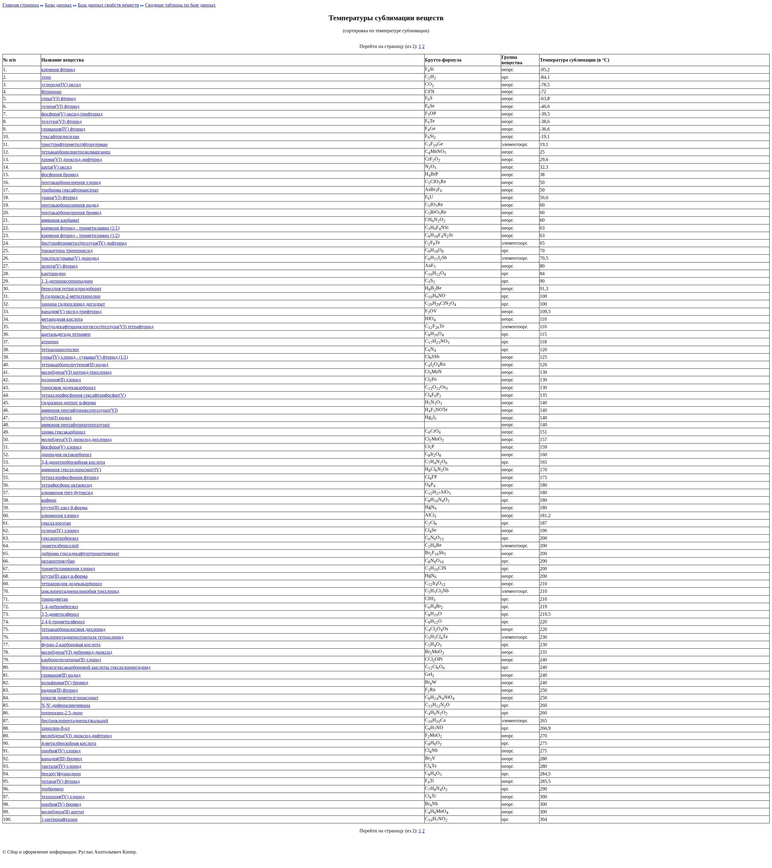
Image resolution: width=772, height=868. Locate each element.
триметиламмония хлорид (68, 568)
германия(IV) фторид (63, 129)
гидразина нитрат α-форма (68, 402)
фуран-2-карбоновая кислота (70, 644)
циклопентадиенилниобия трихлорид (80, 591)
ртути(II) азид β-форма (64, 507)
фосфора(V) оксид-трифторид (72, 113)
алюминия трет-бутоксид (67, 492)
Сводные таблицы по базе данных (180, 5)
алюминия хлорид (60, 515)
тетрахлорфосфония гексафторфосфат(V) (83, 395)
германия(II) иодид (61, 675)
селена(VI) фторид (60, 106)
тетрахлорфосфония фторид (70, 477)
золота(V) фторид (59, 266)
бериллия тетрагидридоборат (71, 288)
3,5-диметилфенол (60, 614)
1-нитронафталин (59, 819)
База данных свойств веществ (108, 5)
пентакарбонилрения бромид (71, 212)
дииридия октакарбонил (66, 454)
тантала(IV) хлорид (61, 766)
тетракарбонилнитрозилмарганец (75, 151)
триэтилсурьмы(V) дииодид (70, 258)
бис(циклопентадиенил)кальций (74, 720)
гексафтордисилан (60, 136)
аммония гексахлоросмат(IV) (71, 469)
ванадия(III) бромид (61, 758)
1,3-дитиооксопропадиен (67, 281)
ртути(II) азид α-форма (64, 576)
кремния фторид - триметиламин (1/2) (80, 235)
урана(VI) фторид (59, 197)
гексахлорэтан (56, 523)
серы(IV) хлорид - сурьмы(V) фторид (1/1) (84, 357)
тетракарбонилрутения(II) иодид (74, 364)
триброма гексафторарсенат (70, 189)
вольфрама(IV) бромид (64, 682)
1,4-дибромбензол (59, 606)
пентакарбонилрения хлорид (71, 182)
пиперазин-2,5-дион (62, 712)
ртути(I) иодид (56, 417)
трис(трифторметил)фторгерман (74, 144)
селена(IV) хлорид (60, 530)
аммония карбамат (60, 220)
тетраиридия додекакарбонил (71, 583)
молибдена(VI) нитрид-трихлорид (76, 372)
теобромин (52, 788)
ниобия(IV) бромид (61, 804)
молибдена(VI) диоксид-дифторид (76, 735)
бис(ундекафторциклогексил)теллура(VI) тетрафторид (97, 326)
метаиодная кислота (62, 319)
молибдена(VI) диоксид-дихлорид (76, 439)
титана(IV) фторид (60, 781)
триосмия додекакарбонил (68, 387)
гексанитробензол (59, 538)
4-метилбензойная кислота (68, 743)
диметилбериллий (60, 545)
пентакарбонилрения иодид (70, 205)
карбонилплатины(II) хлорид (71, 659)
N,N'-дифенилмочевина (65, 705)
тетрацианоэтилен (60, 349)
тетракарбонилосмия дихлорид (73, 629)
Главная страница (20, 5)
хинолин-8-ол (55, 728)
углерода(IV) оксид (61, 84)
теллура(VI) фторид (61, 121)
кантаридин (53, 273)
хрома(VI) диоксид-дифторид (71, 159)
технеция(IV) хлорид (62, 796)
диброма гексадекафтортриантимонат (80, 553)
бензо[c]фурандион (61, 773)
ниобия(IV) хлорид (61, 750)
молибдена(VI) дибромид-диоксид (76, 652)
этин (46, 77)
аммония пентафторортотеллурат (75, 424)
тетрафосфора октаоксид (66, 485)
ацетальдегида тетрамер (65, 334)
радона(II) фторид (59, 690)
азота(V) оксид (56, 167)
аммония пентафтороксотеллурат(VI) (79, 410)
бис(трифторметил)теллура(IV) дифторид (84, 243)
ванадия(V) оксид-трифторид (71, 311)
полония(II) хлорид (61, 379)
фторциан (51, 91)
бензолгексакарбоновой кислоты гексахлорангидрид (95, 667)
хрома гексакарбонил (63, 431)
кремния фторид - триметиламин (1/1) (80, 228)
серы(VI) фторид (58, 98)
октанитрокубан (58, 561)
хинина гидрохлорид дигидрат (73, 304)
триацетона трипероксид (67, 250)
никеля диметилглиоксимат (69, 697)
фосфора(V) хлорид (61, 447)
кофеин (48, 500)
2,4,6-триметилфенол (63, 621)
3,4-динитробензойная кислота (73, 462)
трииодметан (54, 599)
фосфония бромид (59, 174)
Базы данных (58, 5)
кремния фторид (58, 69)
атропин (50, 341)
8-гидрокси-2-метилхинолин (70, 296)
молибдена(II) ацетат (62, 811)
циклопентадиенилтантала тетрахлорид (82, 637)
